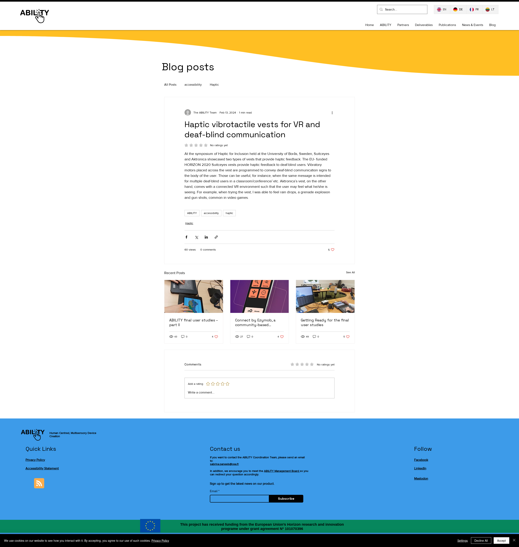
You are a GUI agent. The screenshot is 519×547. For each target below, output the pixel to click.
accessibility (193, 84)
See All (350, 272)
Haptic (214, 84)
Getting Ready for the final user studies (325, 322)
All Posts (170, 84)
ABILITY (192, 213)
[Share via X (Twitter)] (196, 237)
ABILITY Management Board (281, 470)
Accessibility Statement (42, 468)
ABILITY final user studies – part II (193, 322)
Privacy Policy (35, 460)
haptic (229, 213)
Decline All (481, 540)
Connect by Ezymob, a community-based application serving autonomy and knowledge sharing (259, 322)
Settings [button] (462, 540)
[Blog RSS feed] (39, 483)
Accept (501, 540)
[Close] (514, 540)
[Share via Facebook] (186, 237)
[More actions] (332, 112)
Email (214, 491)
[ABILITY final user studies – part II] (193, 296)
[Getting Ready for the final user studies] (325, 296)
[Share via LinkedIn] (206, 237)
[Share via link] (216, 237)
